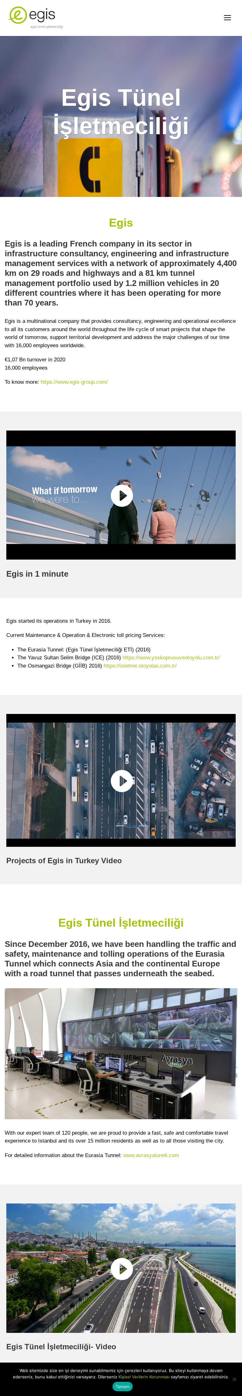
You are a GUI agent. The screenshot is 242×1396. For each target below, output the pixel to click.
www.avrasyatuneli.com (151, 1155)
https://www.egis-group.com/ (74, 382)
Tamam (123, 1386)
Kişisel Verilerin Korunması (144, 1376)
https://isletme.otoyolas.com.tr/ (140, 666)
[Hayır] (234, 1379)
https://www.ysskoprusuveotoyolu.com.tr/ (171, 658)
